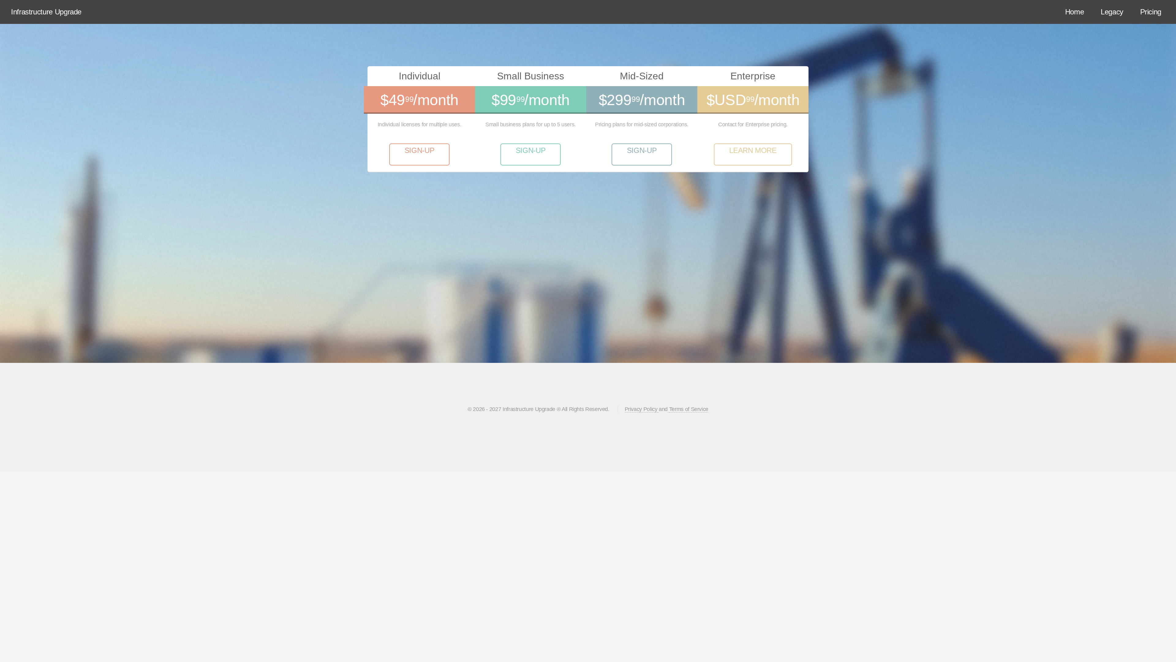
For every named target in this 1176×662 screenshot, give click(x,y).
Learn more (752, 150)
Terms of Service (688, 409)
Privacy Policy (641, 409)
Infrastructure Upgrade (46, 12)
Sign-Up (419, 150)
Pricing (1150, 12)
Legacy (1112, 12)
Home (1074, 12)
